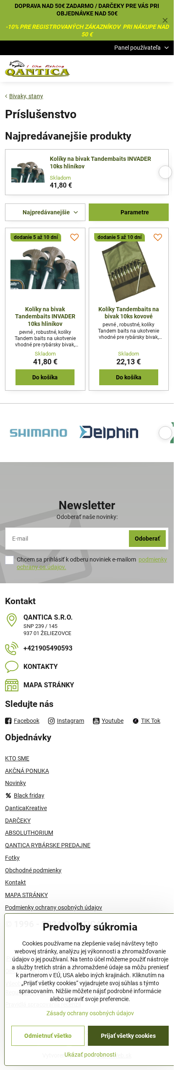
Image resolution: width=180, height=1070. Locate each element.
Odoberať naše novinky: (87, 516)
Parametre (134, 212)
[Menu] (164, 68)
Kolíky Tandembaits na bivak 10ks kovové (128, 313)
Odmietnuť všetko (48, 1035)
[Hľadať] (123, 68)
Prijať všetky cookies (128, 1035)
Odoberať (147, 538)
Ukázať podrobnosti (90, 1054)
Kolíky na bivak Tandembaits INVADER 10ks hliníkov (100, 162)
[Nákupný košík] (144, 68)
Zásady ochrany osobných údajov (90, 1013)
